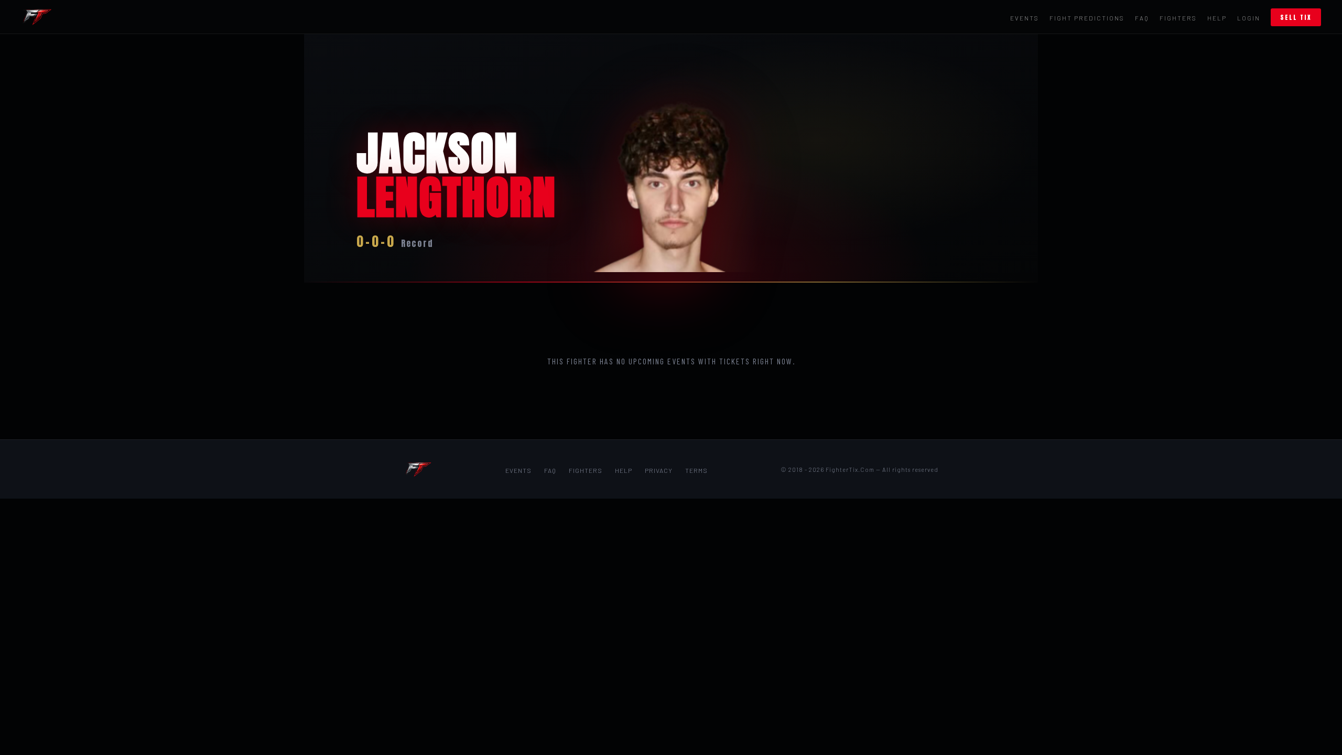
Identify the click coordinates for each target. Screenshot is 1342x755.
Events (1024, 17)
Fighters (1178, 17)
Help (1217, 17)
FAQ (1142, 17)
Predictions (1086, 17)
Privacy (659, 470)
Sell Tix (1296, 17)
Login (1248, 17)
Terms (696, 470)
